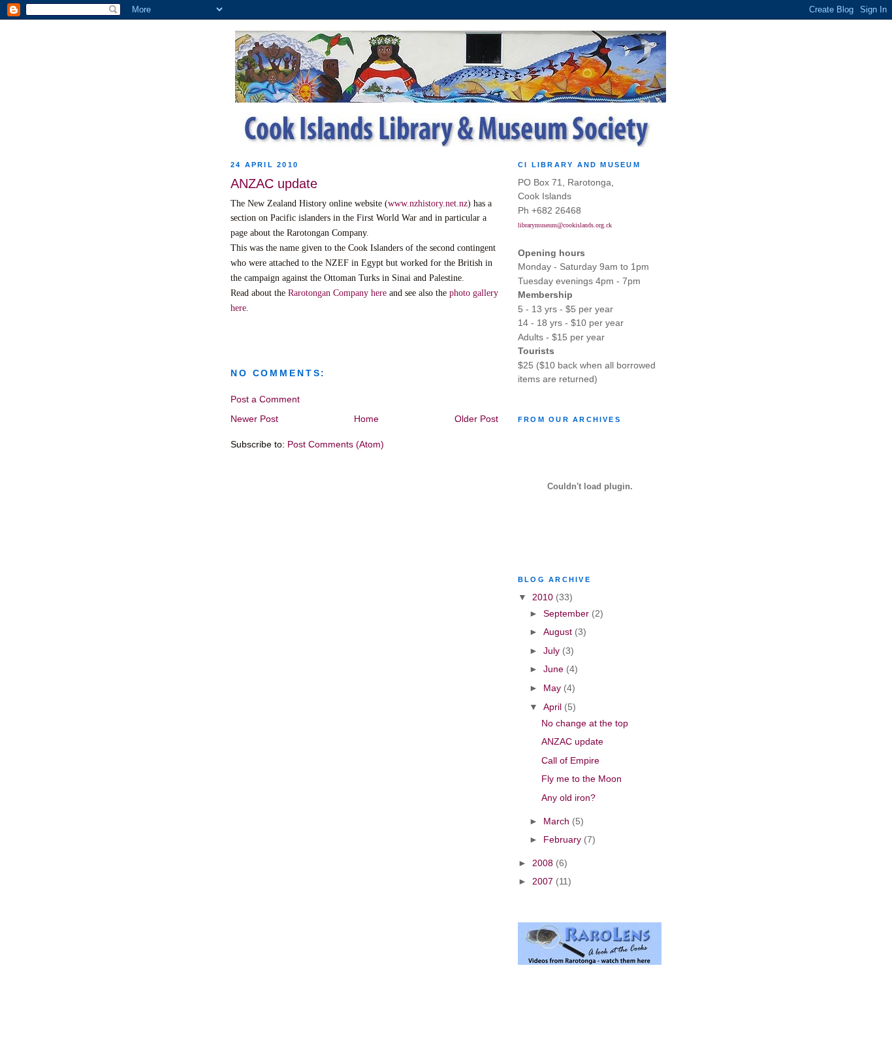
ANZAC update (572, 741)
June (554, 669)
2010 (544, 597)
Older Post (476, 418)
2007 (544, 881)
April (553, 707)
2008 (544, 863)
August (559, 631)
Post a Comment (265, 399)
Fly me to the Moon (581, 778)
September (567, 613)
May (553, 688)
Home (366, 418)
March (557, 821)
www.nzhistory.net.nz (428, 203)
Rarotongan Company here (337, 292)
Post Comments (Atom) (335, 444)
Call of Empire (570, 760)
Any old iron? (568, 797)
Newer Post (254, 418)
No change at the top (584, 723)
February (563, 839)
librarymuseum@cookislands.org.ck (565, 225)
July (552, 650)
